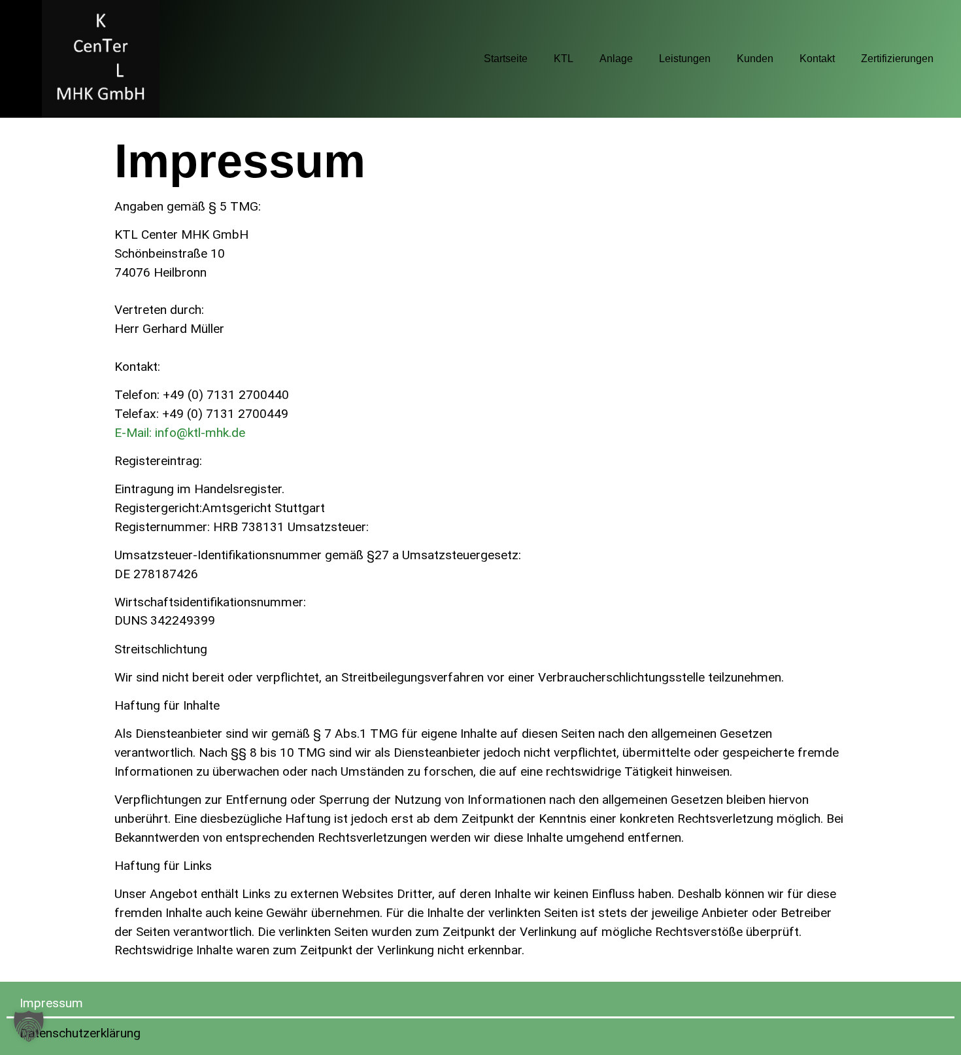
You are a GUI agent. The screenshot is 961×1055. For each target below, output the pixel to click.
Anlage (616, 58)
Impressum (51, 1003)
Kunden (755, 58)
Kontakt (817, 58)
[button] (29, 1026)
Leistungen (685, 58)
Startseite (506, 58)
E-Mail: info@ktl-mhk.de (179, 432)
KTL (563, 58)
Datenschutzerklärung (80, 1033)
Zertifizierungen (897, 58)
